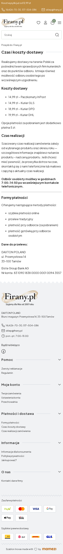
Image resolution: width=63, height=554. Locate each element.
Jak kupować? (9, 460)
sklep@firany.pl (54, 9)
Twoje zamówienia (11, 393)
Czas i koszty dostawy (13, 426)
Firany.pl (11, 45)
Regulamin (7, 372)
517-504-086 (29, 9)
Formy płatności (10, 422)
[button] (57, 34)
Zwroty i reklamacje (11, 368)
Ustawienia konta (10, 397)
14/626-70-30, (14, 9)
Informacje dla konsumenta (16, 451)
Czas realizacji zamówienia (15, 431)
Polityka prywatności (12, 456)
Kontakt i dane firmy (12, 480)
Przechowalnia (9, 401)
